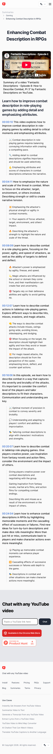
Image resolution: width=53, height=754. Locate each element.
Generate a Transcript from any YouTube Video (23, 714)
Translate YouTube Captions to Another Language (24, 732)
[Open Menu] (50, 4)
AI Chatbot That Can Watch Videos (17, 727)
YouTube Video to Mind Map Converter (19, 723)
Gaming (9, 15)
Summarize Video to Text (13, 710)
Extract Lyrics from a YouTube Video (18, 719)
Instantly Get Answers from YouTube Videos (21, 706)
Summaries (7, 12)
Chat (45, 621)
